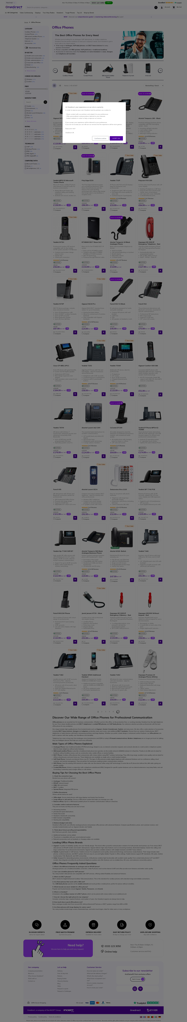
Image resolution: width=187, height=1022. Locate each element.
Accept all (116, 138)
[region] (94, 122)
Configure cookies (100, 138)
